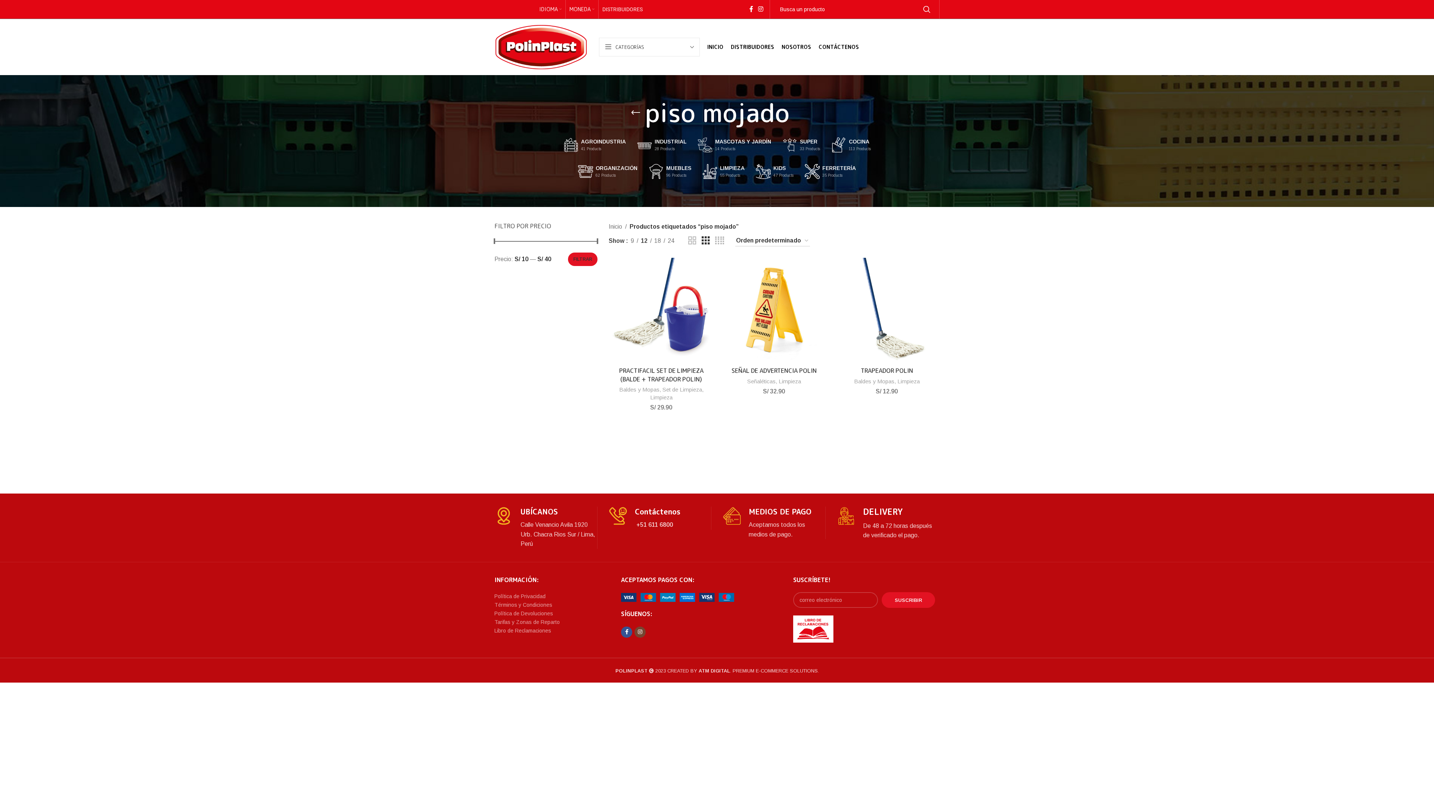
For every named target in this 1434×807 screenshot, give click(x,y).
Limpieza (661, 397)
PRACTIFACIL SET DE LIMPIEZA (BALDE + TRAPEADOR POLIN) (661, 375)
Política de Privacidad (520, 596)
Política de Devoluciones (523, 613)
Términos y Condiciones (523, 605)
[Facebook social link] (751, 9)
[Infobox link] (545, 528)
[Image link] (677, 597)
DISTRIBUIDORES (622, 9)
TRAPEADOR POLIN (887, 371)
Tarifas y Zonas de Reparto (527, 622)
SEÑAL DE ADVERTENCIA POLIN (774, 371)
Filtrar (582, 259)
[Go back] (635, 112)
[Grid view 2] (692, 240)
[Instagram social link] (760, 9)
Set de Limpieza (682, 389)
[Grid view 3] (706, 240)
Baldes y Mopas (639, 389)
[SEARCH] (926, 9)
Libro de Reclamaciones (522, 631)
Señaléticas (761, 381)
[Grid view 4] (719, 240)
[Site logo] (541, 46)
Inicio (615, 226)
